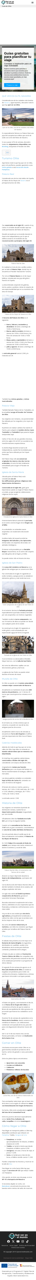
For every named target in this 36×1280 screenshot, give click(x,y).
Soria (25, 1135)
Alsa (10, 1164)
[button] (32, 2)
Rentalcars (6, 1186)
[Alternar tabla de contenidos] (6, 152)
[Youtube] (18, 1241)
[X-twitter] (13, 1241)
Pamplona (5, 1135)
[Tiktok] (27, 1241)
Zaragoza (18, 1135)
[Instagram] (23, 1241)
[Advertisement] (18, 26)
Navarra (7, 103)
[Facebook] (8, 1241)
